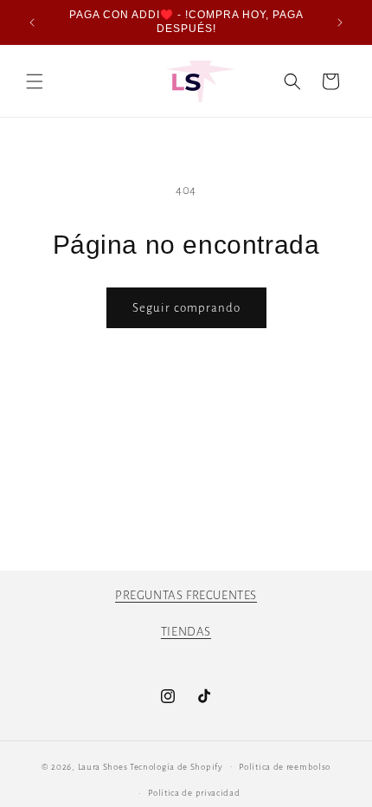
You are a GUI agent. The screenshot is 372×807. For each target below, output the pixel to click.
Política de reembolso (284, 766)
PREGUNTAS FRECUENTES (186, 595)
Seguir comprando (186, 307)
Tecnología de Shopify (176, 766)
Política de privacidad (194, 792)
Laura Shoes (103, 766)
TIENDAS (186, 631)
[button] (35, 81)
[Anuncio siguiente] (340, 22)
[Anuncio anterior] (32, 22)
